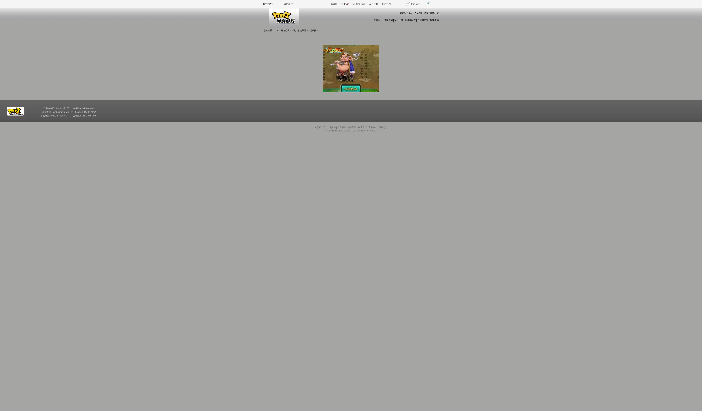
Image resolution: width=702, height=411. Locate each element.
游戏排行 (398, 20)
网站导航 (288, 4)
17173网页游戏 (281, 30)
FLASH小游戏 (421, 13)
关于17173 (319, 127)
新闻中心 (377, 20)
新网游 (334, 4)
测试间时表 (410, 20)
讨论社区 (434, 13)
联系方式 (362, 127)
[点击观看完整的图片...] (351, 91)
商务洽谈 (352, 127)
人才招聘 (331, 127)
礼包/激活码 (359, 4)
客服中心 (373, 127)
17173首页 (268, 4)
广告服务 (341, 127)
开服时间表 (422, 20)
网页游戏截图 (299, 30)
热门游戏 (415, 4)
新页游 (344, 4)
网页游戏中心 (406, 13)
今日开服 (373, 4)
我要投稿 (434, 20)
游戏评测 (388, 20)
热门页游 (386, 4)
